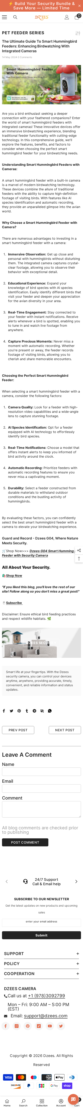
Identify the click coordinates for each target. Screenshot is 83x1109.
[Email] (42, 710)
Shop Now (14, 576)
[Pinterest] (19, 710)
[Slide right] (76, 882)
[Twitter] (11, 710)
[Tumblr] (27, 710)
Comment (12, 798)
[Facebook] (4, 710)
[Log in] (67, 17)
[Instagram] (16, 1026)
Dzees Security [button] (41, 643)
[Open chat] (73, 1099)
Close (79, 5)
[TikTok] (39, 1026)
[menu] (4, 17)
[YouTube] (50, 1026)
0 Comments (25, 57)
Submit (41, 935)
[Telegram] (34, 710)
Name (8, 764)
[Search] (15, 17)
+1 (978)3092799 (46, 995)
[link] (23, 1102)
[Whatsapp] (50, 710)
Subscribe (14, 603)
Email (7, 781)
